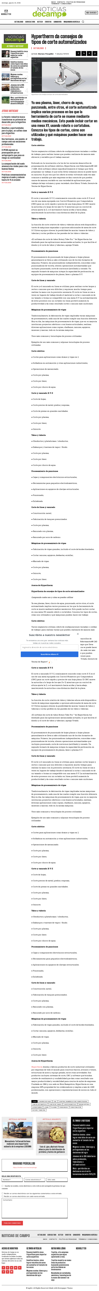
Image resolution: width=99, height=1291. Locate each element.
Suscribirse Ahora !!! (49, 654)
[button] (49, 635)
